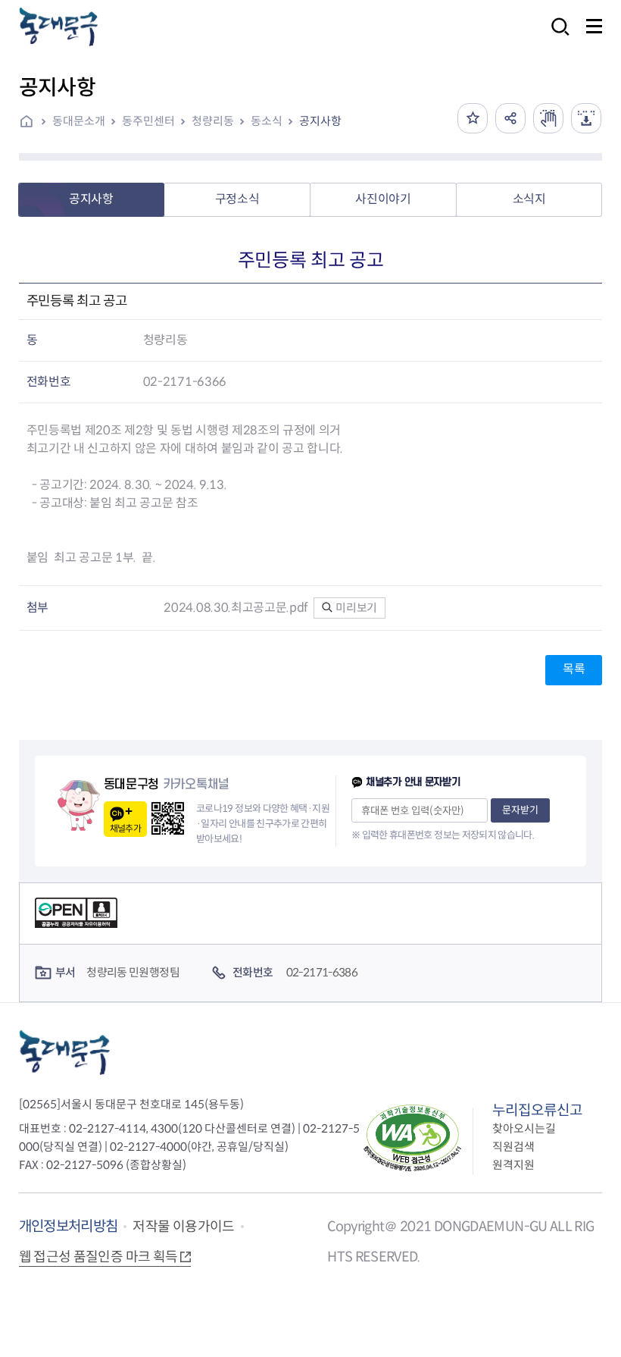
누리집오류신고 (537, 1110)
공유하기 (510, 118)
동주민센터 (148, 121)
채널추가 (125, 828)
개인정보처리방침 (68, 1226)
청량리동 (213, 121)
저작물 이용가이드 (183, 1226)
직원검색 (513, 1146)
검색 (555, 37)
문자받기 (520, 810)
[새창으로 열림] (548, 118)
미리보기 (355, 607)
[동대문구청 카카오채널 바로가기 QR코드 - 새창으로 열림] (168, 818)
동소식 (266, 121)
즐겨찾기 (472, 118)
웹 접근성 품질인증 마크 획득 (98, 1257)
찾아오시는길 (524, 1128)
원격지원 (513, 1165)
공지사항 (320, 121)
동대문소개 (78, 121)
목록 (574, 669)
